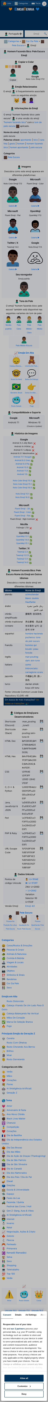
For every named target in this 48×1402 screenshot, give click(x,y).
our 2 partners (18, 1329)
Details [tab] (18, 1315)
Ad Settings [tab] (31, 1315)
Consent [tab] (7, 1315)
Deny (24, 1394)
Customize (22, 1386)
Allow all (24, 1378)
